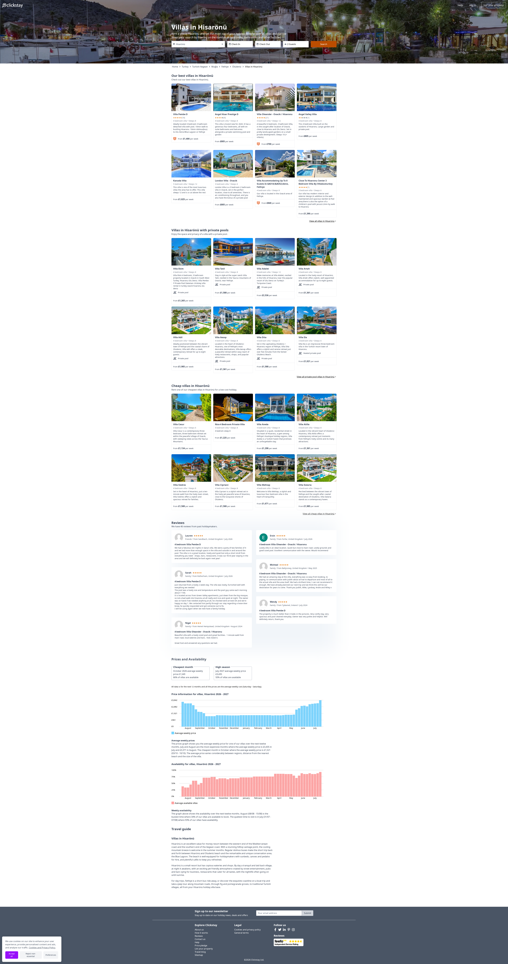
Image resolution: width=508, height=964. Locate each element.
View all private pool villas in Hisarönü (315, 376)
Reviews (199, 936)
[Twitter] (279, 929)
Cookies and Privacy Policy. (42, 947)
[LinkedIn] (284, 929)
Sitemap (199, 955)
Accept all (12, 955)
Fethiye (225, 66)
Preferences (51, 955)
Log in (472, 5)
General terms (241, 932)
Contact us (200, 939)
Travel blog (200, 951)
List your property (494, 5)
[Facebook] (275, 929)
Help (460, 5)
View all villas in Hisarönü (321, 221)
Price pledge (201, 945)
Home (175, 66)
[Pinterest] (288, 929)
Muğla (214, 66)
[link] (191, 97)
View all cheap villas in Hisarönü (318, 513)
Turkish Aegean (200, 66)
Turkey (185, 66)
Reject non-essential (31, 955)
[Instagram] (293, 929)
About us (199, 929)
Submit (307, 913)
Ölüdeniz (236, 66)
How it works (201, 932)
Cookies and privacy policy (247, 929)
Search (323, 44)
